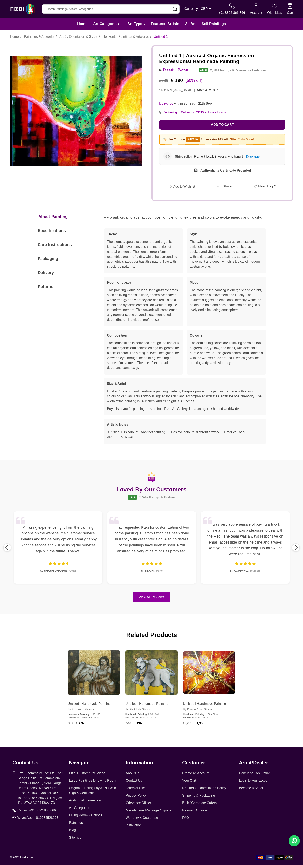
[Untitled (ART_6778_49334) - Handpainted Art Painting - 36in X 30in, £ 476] (94, 672)
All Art (190, 24)
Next (296, 547)
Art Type (134, 24)
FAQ (185, 817)
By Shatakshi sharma (81, 709)
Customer (193, 762)
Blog (72, 830)
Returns (45, 286)
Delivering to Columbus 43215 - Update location (195, 112)
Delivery (46, 272)
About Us (132, 773)
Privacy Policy (136, 795)
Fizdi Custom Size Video (87, 773)
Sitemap (75, 837)
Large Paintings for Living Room (92, 780)
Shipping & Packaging (198, 795)
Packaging (48, 258)
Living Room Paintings (85, 815)
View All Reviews (151, 597)
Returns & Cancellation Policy (204, 788)
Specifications (52, 230)
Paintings (76, 822)
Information (139, 762)
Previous (7, 547)
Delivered (166, 103)
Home (82, 24)
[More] (121, 24)
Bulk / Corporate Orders (199, 803)
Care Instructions (55, 244)
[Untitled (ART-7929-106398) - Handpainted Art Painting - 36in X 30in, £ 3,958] (209, 672)
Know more (253, 156)
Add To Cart (99, 735)
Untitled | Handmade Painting (89, 703)
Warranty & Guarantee (142, 817)
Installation (134, 825)
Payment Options (194, 810)
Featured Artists (165, 24)
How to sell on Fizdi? (254, 773)
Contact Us (134, 780)
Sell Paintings (214, 24)
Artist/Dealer (253, 762)
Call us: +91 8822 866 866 (36, 810)
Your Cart (189, 780)
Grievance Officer (138, 803)
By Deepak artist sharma (198, 709)
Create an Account (195, 773)
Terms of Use (135, 788)
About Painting (53, 216)
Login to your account (254, 780)
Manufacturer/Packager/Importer (149, 810)
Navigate (79, 762)
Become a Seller (251, 788)
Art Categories (106, 24)
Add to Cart (222, 124)
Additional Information (85, 800)
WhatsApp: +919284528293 (37, 817)
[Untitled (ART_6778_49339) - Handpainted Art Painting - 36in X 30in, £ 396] (151, 672)
